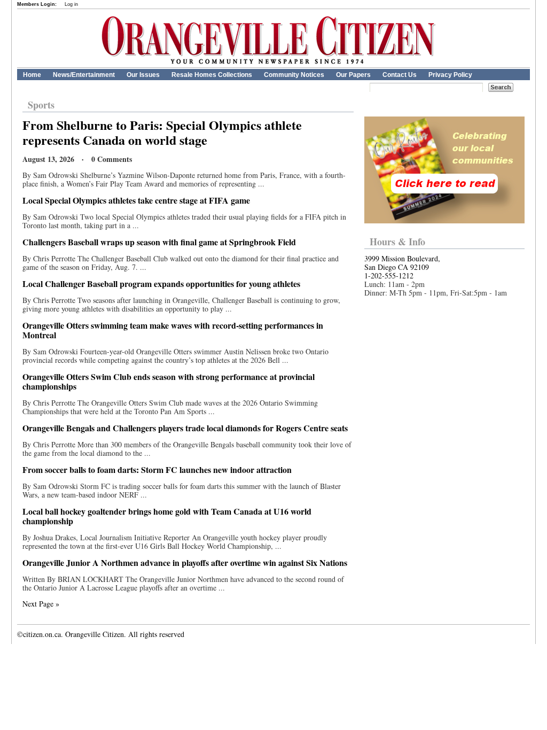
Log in (71, 4)
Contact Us (399, 75)
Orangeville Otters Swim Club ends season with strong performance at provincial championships (168, 381)
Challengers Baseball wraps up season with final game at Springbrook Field (159, 242)
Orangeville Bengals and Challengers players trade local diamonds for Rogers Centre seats (185, 428)
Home (32, 75)
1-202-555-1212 (388, 275)
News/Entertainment (84, 75)
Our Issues (143, 75)
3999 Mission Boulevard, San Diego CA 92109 (402, 262)
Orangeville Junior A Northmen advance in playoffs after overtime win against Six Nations (184, 562)
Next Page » (40, 604)
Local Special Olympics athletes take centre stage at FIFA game (136, 200)
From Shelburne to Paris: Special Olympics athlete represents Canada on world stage (162, 132)
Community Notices (294, 75)
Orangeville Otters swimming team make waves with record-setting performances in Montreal (172, 330)
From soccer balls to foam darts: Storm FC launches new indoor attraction (157, 469)
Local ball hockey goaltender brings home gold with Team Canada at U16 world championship (166, 516)
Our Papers (353, 75)
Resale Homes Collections (211, 75)
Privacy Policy (450, 75)
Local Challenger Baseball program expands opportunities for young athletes (161, 283)
